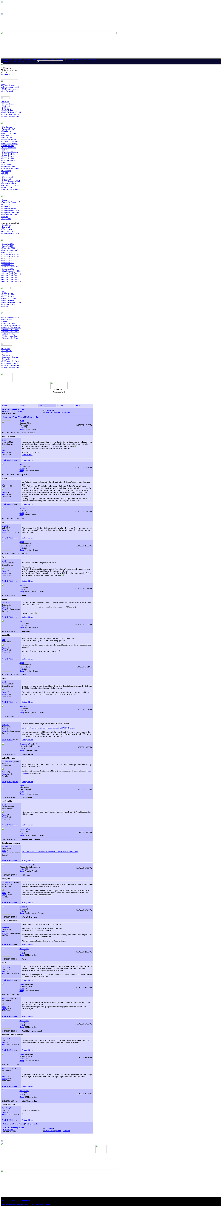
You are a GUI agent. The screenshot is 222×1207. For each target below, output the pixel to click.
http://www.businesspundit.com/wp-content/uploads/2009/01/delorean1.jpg (49, 728)
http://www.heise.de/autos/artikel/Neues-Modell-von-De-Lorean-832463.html (50, 852)
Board (22, 405)
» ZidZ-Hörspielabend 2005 (11, 326)
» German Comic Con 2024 (11, 281)
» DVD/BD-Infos (7, 110)
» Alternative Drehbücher (10, 142)
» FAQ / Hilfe (6, 219)
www (15, 460)
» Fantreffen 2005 (7, 252)
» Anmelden (5, 204)
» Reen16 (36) (6, 225)
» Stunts (4, 321)
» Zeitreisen (5, 175)
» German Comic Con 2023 (11, 279)
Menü (6, 61)
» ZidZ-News (6, 108)
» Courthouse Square (8, 148)
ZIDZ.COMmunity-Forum (13, 409)
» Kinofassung (6, 164)
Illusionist (23, 907)
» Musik (4, 292)
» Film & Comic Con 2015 (11, 271)
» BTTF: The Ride (8, 154)
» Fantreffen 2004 (7, 246)
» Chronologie (6, 171)
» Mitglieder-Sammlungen (10, 212)
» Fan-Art (4, 217)
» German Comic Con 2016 (11, 273)
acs (21, 464)
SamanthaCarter (25, 829)
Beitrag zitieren (27, 460)
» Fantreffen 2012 (7, 269)
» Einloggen (5, 74)
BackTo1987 (24, 949)
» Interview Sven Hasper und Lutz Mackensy (10, 333)
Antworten (48, 410)
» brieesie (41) (6, 227)
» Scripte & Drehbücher (9, 298)
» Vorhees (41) (6, 229)
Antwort (60, 405)
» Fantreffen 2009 (7, 265)
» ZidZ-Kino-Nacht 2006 (10, 256)
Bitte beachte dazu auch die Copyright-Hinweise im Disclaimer (26, 1204)
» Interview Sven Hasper (10, 330)
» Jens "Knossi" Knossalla (10, 189)
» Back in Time (6, 187)
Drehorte (29, 61)
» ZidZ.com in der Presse (10, 361)
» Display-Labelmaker (9, 183)
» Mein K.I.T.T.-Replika (10, 365)
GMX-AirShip (27, 455)
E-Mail (9, 460)
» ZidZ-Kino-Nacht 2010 (10, 267)
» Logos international (8, 166)
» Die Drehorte (6, 135)
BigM (22, 421)
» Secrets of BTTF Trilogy (10, 185)
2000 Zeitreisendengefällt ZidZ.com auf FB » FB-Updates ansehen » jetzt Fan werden (10, 88)
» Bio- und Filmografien (10, 317)
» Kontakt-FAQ (6, 351)
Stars (35, 61)
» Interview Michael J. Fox (11, 328)
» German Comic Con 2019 (11, 277)
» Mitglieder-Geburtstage (10, 210)
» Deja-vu (4, 173)
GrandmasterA (25, 744)
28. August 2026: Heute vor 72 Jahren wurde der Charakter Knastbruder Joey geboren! (33, 59)
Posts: (22, 427)
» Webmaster (5, 355)
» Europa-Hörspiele (8, 160)
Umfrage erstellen (63, 412)
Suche (78, 405)
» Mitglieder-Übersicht (9, 208)
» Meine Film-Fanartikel (10, 116)
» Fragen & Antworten (9, 133)
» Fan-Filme (5, 307)
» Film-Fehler (6, 131)
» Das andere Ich (7, 177)
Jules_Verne (24, 585)
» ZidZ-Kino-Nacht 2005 (10, 254)
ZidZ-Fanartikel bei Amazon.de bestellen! (82, 59)
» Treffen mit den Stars (9, 338)
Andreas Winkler (8, 1200)
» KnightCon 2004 (8, 248)
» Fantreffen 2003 (7, 244)
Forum (21, 61)
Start (15, 61)
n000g (22, 984)
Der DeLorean (9, 411)
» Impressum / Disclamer (10, 357)
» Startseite (5, 102)
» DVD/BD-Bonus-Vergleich (11, 112)
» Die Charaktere (7, 127)
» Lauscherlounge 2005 (9, 250)
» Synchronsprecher (8, 323)
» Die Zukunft (6, 179)
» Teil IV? (4, 162)
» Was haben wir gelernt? (10, 169)
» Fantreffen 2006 (7, 258)
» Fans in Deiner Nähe (9, 215)
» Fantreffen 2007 (7, 261)
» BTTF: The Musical (9, 158)
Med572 (23, 508)
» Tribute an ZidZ (7, 146)
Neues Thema (49, 412)
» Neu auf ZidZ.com (8, 104)
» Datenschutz (6, 359)
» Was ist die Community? (10, 202)
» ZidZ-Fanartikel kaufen (10, 114)
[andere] (18, 411)
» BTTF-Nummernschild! (10, 181)
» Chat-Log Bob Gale (9, 336)
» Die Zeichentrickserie (9, 152)
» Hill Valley (5, 150)
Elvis (21, 621)
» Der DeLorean (7, 137)
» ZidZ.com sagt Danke (9, 363)
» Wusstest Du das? (8, 129)
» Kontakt (4, 353)
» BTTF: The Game (8, 156)
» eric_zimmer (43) (8, 231)
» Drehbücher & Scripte (9, 144)
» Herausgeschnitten (8, 139)
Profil (4, 460)
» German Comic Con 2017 (11, 275)
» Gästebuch (5, 106)
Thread (41, 405)
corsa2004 (23, 706)
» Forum (4, 200)
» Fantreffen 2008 (7, 263)
